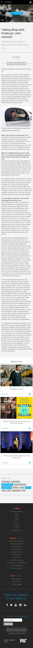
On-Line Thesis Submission (16, 560)
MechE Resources (16, 581)
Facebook (8, 63)
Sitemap (16, 520)
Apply (16, 517)
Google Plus (20, 63)
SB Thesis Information (16, 549)
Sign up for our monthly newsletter (17, 616)
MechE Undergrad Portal (16, 544)
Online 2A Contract (16, 546)
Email (24, 63)
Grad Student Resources (16, 552)
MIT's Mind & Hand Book (17, 568)
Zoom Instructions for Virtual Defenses (16, 563)
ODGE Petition (16, 557)
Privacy (16, 522)
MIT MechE (6, 2)
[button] (31, 2)
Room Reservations (16, 579)
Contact (16, 514)
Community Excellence (16, 511)
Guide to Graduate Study (16, 565)
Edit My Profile (16, 584)
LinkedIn (16, 63)
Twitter (12, 63)
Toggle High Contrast (16, 530)
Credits (16, 528)
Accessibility (16, 525)
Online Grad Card (16, 555)
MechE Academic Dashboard (16, 541)
